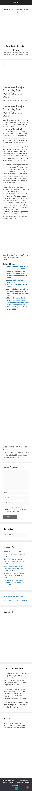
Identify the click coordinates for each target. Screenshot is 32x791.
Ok (16, 788)
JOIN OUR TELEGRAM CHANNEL (15, 601)
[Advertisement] (16, 30)
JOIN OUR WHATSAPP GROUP (15, 596)
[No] (30, 784)
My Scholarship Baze (16, 48)
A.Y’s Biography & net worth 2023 (17, 452)
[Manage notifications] (27, 787)
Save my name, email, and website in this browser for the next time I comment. (15, 509)
